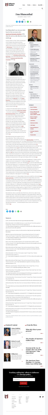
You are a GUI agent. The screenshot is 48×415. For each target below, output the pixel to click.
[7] (17, 147)
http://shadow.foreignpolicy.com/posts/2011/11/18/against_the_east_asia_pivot (24, 293)
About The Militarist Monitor (27, 398)
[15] (20, 190)
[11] (28, 162)
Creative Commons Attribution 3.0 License (35, 411)
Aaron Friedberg (33, 107)
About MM (40, 5)
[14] (40, 184)
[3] (14, 59)
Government (14, 398)
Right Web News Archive (20, 401)
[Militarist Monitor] (10, 4)
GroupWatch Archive (14, 407)
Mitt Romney (9, 47)
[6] (37, 144)
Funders (13, 400)
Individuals (14, 396)
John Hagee (32, 125)
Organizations (14, 401)
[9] (36, 157)
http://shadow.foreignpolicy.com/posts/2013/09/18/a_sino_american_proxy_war (24, 280)
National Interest (30, 139)
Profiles (28, 5)
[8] (11, 152)
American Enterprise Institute (14, 34)
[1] (10, 38)
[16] (10, 204)
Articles (34, 5)
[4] (16, 106)
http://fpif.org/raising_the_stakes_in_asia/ (21, 267)
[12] (28, 173)
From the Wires (20, 397)
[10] (29, 161)
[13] (29, 179)
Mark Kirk (15, 98)
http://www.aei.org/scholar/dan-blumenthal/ (24, 220)
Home (24, 5)
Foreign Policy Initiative (21, 110)
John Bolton (32, 120)
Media (13, 403)
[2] (17, 48)
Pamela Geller (33, 134)
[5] (9, 134)
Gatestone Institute (34, 122)
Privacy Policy (27, 401)
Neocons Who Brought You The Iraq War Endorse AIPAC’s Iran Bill (35, 113)
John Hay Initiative (33, 109)
